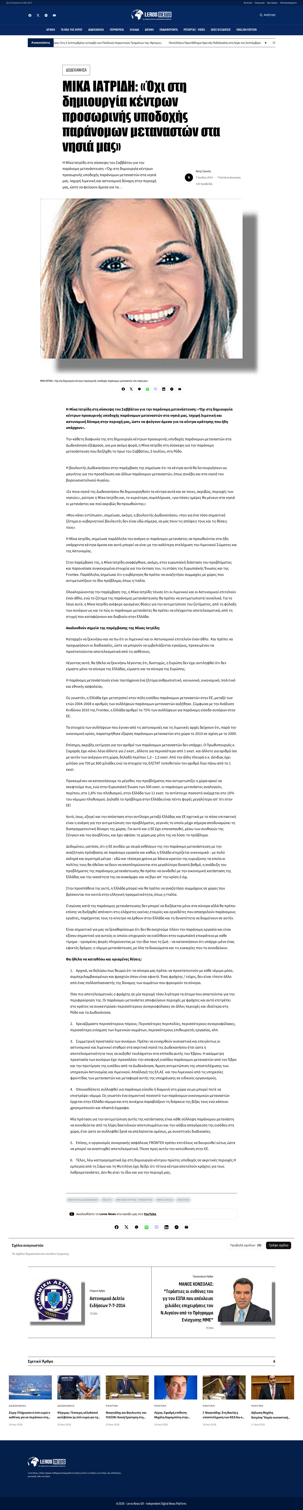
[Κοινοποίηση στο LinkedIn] (163, 389)
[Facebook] (30, 15)
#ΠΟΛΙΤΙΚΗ (183, 1199)
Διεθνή (149, 30)
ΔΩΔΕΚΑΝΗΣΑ (76, 70)
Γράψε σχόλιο (278, 1245)
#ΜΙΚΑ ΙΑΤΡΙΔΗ (164, 1199)
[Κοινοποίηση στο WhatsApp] (147, 389)
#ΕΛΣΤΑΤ (107, 1199)
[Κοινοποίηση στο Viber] (155, 389)
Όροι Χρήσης (272, 2)
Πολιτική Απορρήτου (288, 2)
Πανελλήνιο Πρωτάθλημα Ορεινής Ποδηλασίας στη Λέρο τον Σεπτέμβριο (182, 42)
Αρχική (50, 30)
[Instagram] (46, 15)
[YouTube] (54, 15)
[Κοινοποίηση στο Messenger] (139, 389)
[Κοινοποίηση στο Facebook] (123, 389)
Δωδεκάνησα (96, 30)
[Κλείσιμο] (274, 42)
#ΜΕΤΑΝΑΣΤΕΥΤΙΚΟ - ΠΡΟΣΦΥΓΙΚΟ (134, 1199)
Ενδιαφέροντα (169, 30)
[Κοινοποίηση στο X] (131, 389)
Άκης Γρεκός (203, 171)
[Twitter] (38, 15)
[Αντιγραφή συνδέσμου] (171, 389)
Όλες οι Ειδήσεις (221, 30)
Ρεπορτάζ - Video (194, 30)
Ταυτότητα (248, 2)
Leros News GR (135, 1504)
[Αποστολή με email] (179, 389)
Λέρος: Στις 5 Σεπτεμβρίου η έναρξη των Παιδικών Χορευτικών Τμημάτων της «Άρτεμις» (73, 42)
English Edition (246, 30)
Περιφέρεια (117, 30)
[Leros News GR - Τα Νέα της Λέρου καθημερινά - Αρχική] (151, 15)
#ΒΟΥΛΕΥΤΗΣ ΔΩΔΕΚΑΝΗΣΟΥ (83, 1199)
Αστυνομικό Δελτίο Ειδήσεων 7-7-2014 (107, 1302)
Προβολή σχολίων (246, 1245)
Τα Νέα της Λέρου (71, 30)
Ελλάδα (134, 30)
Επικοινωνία (260, 2)
